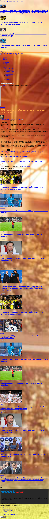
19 (1, 485)
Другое (5, 67)
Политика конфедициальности (10, 514)
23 (1, 460)
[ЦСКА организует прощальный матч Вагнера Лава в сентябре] (11, 230)
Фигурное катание (9, 71)
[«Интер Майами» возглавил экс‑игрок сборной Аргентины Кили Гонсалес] (11, 254)
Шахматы (7, 78)
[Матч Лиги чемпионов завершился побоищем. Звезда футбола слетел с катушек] (3, 19)
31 (1, 264)
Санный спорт (8, 75)
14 (1, 294)
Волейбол (5, 63)
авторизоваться (26, 166)
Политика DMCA (7, 509)
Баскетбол (6, 61)
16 (1, 342)
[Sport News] (11, 1)
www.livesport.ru (10, 148)
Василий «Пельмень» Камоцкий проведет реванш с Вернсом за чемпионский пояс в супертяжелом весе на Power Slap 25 (24, 12)
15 (1, 193)
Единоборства (7, 62)
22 (1, 216)
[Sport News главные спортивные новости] (12, 494)
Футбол (5, 58)
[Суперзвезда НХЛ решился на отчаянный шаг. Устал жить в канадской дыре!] (3, 31)
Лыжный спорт (9, 74)
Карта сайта (5, 511)
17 (1, 240)
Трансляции (8, 79)
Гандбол (7, 76)
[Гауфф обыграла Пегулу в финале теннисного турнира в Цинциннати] (11, 450)
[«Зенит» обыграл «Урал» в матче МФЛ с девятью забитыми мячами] (3, 42)
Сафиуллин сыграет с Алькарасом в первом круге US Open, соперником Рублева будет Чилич (23, 408)
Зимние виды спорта (10, 68)
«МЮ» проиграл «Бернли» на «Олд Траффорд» (15, 156)
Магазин (5, 57)
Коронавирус (8, 70)
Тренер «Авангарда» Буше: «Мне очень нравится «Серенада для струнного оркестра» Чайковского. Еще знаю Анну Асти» (24, 480)
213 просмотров (4, 119)
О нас (4, 507)
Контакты (5, 513)
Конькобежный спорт (10, 72)
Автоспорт (6, 66)
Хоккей (5, 59)
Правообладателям (7, 510)
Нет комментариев (16, 119)
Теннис (5, 65)
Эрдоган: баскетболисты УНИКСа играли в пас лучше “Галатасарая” (21, 161)
